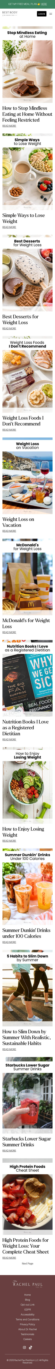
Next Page (27, 1264)
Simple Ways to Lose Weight (23, 218)
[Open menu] (51, 14)
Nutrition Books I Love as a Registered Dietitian (25, 727)
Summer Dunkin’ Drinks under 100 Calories (26, 933)
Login (41, 14)
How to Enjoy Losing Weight (23, 832)
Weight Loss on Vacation (18, 522)
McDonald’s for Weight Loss (26, 623)
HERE (44, 4)
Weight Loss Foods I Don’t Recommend (23, 421)
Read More (9, 126)
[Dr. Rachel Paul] (9, 13)
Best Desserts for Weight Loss (20, 319)
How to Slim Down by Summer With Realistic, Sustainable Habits (26, 1037)
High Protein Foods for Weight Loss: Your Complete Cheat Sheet (25, 1246)
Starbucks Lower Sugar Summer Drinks (26, 1141)
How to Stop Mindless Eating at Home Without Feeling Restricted (27, 114)
